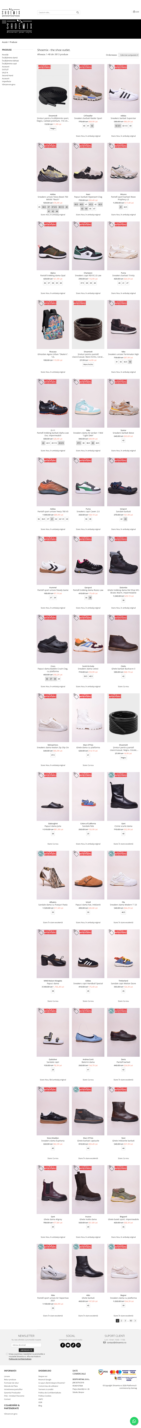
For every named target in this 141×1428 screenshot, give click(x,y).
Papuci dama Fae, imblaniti (88, 904)
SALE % (5, 72)
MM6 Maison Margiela (53, 980)
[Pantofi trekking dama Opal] (53, 245)
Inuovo (88, 1216)
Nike (123, 351)
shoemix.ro (44, 1370)
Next (123, 1138)
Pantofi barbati (123, 1062)
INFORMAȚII (10, 1370)
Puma (123, 273)
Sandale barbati (123, 511)
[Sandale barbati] (123, 481)
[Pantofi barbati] (123, 1032)
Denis (123, 1059)
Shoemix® (53, 115)
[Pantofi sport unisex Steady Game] (53, 560)
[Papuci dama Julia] (53, 796)
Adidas (123, 115)
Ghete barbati (88, 1298)
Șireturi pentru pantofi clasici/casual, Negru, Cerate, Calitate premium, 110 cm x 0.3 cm (123, 748)
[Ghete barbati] (88, 1268)
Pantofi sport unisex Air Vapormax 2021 (53, 1299)
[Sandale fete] (88, 796)
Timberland (123, 980)
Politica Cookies (44, 1396)
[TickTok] (73, 1345)
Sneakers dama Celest (88, 668)
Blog (40, 1405)
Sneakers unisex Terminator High (123, 354)
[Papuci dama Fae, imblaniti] (88, 875)
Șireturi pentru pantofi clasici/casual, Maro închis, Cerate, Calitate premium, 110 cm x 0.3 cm (88, 355)
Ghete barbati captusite (88, 1140)
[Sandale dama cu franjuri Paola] (53, 875)
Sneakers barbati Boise (123, 433)
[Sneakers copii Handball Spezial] (88, 953)
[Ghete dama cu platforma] (88, 717)
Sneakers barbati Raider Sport (88, 118)
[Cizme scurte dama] (123, 796)
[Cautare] (77, 12)
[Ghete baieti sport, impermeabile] (123, 1189)
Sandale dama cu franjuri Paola (52, 904)
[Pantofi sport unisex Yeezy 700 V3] (53, 481)
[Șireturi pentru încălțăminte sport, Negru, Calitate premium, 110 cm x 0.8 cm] (53, 88)
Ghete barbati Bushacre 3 (123, 668)
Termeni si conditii (45, 1389)
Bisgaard (123, 1216)
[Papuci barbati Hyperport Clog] (88, 167)
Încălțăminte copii (9, 63)
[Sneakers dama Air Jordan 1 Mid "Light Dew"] (88, 403)
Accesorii (5, 66)
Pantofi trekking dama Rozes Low (88, 590)
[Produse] (4, 23)
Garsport (88, 587)
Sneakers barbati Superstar (123, 118)
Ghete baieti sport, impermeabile (123, 1219)
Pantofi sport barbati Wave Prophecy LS (123, 198)
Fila (123, 902)
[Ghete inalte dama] (88, 1189)
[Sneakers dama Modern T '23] (123, 875)
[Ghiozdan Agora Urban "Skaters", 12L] (53, 324)
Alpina (52, 273)
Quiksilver (53, 1059)
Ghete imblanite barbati (123, 1140)
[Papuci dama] (53, 953)
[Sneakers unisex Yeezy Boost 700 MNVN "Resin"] (53, 167)
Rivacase (52, 351)
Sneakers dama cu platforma (123, 1298)
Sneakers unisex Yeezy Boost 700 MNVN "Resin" (53, 198)
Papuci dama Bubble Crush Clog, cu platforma (53, 670)
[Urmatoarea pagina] (135, 1320)
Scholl (88, 902)
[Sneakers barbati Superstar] (123, 88)
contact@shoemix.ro (116, 1342)
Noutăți (5, 54)
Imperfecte (6, 81)
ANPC (40, 1399)
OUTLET (5, 69)
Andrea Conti (88, 1059)
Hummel (52, 587)
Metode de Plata (11, 1386)
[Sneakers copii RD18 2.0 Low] (88, 245)
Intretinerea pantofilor (13, 1389)
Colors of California (88, 823)
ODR (40, 1402)
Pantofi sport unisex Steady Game (52, 590)
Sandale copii (53, 1062)
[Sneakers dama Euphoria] (53, 1111)
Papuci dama (53, 983)
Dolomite (123, 587)
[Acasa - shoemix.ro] (16, 12)
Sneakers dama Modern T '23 (123, 904)
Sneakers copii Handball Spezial (88, 983)
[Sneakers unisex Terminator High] (123, 324)
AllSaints (52, 902)
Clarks (123, 666)
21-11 (53, 430)
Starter (123, 430)
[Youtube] (68, 1345)
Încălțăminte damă (9, 57)
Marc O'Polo (88, 745)
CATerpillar (88, 115)
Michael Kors (53, 745)
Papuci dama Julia (53, 826)
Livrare (7, 1376)
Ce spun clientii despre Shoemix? (51, 1383)
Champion (88, 273)
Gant (123, 823)
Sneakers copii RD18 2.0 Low (88, 275)
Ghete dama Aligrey (53, 1219)
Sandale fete (88, 826)
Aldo (88, 1295)
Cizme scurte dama (123, 826)
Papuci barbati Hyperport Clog (88, 197)
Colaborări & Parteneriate (12, 1406)
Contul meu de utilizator (48, 1386)
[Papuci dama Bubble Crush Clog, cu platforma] (53, 639)
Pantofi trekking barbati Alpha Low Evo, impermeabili (53, 434)
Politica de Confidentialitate (20, 1359)
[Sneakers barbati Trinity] (123, 245)
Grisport (123, 509)
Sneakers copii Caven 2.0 (88, 511)
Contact (7, 1399)
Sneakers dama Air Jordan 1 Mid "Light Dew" (88, 434)
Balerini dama (88, 1062)
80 (131, 1320)
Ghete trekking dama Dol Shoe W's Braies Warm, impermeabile (123, 591)
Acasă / (5, 42)
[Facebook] (62, 1345)
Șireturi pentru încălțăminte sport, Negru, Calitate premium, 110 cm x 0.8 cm (53, 119)
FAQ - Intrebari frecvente (14, 1396)
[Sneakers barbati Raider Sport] (88, 88)
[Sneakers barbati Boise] (123, 403)
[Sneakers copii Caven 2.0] (88, 481)
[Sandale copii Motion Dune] (123, 953)
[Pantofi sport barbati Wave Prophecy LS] (123, 167)
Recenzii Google (44, 1379)
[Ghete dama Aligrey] (53, 1189)
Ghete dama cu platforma (88, 747)
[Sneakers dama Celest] (88, 639)
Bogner (123, 1295)
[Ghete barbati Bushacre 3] (123, 639)
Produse (13, 42)
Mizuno (123, 194)
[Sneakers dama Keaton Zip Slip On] (53, 717)
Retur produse (10, 1379)
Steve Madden (53, 1138)
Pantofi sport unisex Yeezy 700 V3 (53, 511)
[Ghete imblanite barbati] (123, 1111)
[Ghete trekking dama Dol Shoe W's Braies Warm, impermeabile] (123, 560)
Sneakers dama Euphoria (52, 1140)
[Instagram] (78, 1345)
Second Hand (7, 75)
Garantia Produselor (12, 1392)
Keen (88, 194)
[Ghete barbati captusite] (88, 1111)
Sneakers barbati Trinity (123, 275)
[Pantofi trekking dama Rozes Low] (88, 560)
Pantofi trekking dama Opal (52, 275)
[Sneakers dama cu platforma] (123, 1268)
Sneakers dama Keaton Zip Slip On (53, 747)
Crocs (53, 666)
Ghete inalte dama (88, 1219)
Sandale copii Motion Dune (123, 983)
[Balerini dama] (88, 1032)
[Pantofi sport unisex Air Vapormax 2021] (53, 1268)
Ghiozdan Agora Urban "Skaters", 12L (53, 355)
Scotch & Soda (88, 666)
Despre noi (42, 1376)
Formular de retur (11, 1383)
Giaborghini (53, 823)
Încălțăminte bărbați (10, 60)
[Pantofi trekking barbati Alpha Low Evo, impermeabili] (53, 403)
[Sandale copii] (53, 1032)
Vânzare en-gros (8, 84)
